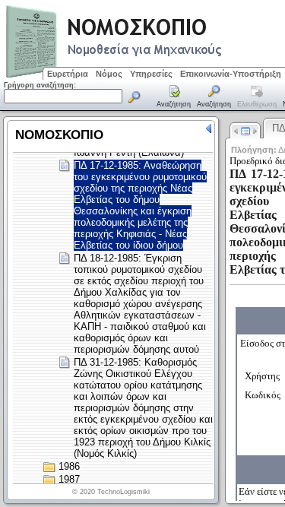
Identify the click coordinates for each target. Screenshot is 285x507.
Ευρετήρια (67, 73)
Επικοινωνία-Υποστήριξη (230, 73)
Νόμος (109, 73)
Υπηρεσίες (151, 73)
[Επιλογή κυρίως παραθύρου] (174, 97)
